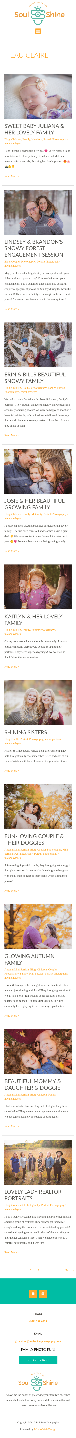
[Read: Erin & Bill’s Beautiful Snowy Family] (38, 344)
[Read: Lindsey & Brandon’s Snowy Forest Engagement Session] (38, 211)
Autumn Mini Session (16, 849)
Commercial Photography (25, 1205)
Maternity (36, 514)
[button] (38, 31)
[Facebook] (33, 1294)
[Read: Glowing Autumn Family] (38, 926)
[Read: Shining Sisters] (38, 702)
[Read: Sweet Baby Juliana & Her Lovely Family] (38, 96)
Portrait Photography (55, 139)
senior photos (52, 739)
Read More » (11, 176)
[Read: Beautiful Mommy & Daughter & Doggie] (38, 1051)
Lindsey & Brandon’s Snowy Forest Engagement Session (33, 249)
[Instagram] (43, 1294)
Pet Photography (23, 853)
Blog (7, 139)
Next (69, 1270)
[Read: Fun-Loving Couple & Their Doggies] (38, 806)
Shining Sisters (25, 732)
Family (26, 139)
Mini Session (36, 973)
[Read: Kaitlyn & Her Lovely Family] (38, 586)
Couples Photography (23, 261)
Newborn (36, 139)
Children (16, 139)
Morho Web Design (45, 1429)
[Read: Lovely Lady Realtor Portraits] (38, 1161)
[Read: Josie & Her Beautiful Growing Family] (38, 470)
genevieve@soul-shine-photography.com (38, 1341)
